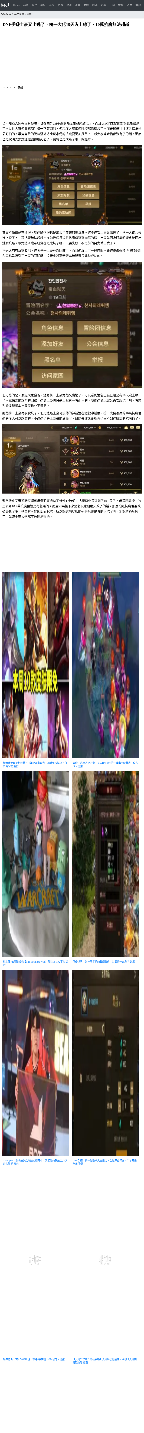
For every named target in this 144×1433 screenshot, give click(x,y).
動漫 (69, 5)
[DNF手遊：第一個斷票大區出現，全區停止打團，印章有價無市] (105, 1156)
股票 (94, 5)
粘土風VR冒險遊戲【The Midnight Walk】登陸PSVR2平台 (34, 961)
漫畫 (77, 5)
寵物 (138, 5)
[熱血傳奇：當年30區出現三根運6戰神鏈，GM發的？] (35, 1355)
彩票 (103, 5)
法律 (129, 5)
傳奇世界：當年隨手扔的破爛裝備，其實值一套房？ (101, 961)
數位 (43, 5)
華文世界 (19, 14)
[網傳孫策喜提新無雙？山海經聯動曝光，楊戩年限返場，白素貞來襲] (35, 758)
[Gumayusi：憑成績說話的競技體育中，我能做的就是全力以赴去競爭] (35, 1156)
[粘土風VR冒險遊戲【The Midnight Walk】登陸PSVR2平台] (35, 957)
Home (16, 5)
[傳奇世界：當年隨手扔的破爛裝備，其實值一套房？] (105, 957)
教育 (120, 5)
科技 (25, 5)
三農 (112, 5)
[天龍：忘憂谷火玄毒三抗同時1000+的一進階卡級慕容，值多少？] (105, 758)
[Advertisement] (72, 546)
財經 (86, 5)
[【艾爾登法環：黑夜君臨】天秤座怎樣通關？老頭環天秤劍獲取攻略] (105, 1355)
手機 (51, 5)
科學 (34, 5)
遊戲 (60, 5)
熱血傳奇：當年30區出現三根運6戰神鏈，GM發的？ (31, 1359)
